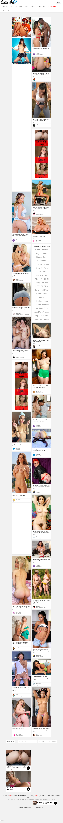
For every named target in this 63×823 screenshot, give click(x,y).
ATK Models (18, 612)
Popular (26, 6)
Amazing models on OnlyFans (22, 314)
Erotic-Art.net (30, 807)
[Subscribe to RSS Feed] (6, 10)
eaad (37, 78)
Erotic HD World (42, 264)
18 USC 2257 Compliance (27, 799)
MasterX (38, 345)
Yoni (37, 734)
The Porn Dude (41, 300)
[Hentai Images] (21, 26)
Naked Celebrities (41, 304)
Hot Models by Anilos (20, 696)
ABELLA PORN (42, 278)
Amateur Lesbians (20, 357)
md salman (38, 391)
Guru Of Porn (42, 267)
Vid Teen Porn (42, 308)
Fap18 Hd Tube (41, 315)
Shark (37, 536)
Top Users (32, 6)
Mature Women (39, 126)
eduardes (18, 356)
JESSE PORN (42, 286)
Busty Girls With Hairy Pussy (22, 501)
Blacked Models (39, 54)
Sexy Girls (18, 449)
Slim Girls (38, 347)
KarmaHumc (18, 313)
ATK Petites (18, 613)
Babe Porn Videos (42, 319)
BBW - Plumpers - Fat (41, 607)
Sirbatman (18, 499)
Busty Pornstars (39, 242)
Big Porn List (41, 253)
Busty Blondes (39, 214)
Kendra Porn (41, 293)
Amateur (38, 492)
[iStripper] (21, 50)
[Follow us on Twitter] (3, 10)
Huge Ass (38, 685)
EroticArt (18, 448)
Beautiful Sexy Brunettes (41, 455)
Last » (54, 741)
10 (35, 741)
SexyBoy (18, 279)
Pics (12, 6)
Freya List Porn (41, 289)
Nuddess (42, 297)
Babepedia (41, 260)
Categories (6, 6)
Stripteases (52, 799)
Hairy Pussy (38, 538)
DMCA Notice (38, 799)
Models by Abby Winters (41, 80)
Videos (20, 6)
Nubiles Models (39, 656)
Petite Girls (38, 426)
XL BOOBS (38, 240)
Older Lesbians (19, 649)
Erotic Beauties (41, 249)
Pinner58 (38, 53)
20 (39, 741)
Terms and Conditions (13, 799)
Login (58, 2)
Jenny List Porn (41, 282)
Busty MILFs (18, 241)
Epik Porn (42, 271)
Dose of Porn (41, 275)
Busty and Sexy (39, 392)
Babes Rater (41, 256)
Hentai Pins (45, 799)
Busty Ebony (39, 735)
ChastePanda (39, 213)
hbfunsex (38, 124)
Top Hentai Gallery (41, 6)
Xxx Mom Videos (41, 311)
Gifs (16, 6)
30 (43, 741)
